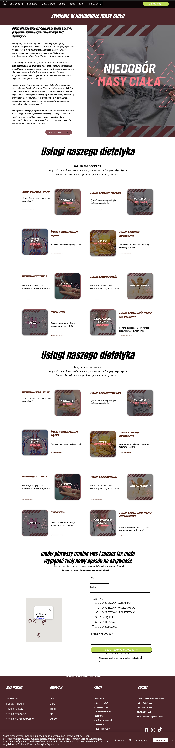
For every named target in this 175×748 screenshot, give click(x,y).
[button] (17, 3)
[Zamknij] (171, 740)
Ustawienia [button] (118, 740)
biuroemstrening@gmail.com (150, 716)
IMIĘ (92, 578)
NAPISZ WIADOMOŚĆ (101, 634)
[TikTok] (160, 730)
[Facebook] (146, 730)
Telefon (93, 587)
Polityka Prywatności (48, 744)
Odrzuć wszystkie (139, 740)
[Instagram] (153, 730)
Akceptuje (160, 740)
